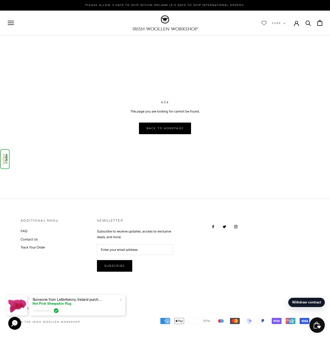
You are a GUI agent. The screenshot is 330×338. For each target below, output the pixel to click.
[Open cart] (319, 23)
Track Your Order (33, 247)
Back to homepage (165, 128)
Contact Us (29, 239)
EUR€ (276, 23)
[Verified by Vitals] (56, 310)
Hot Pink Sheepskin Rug (51, 303)
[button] (5, 159)
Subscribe (114, 266)
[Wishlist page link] (264, 23)
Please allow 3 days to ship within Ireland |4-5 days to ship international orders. (165, 5)
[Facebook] (213, 226)
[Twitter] (224, 226)
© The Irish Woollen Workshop (50, 322)
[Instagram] (235, 226)
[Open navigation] (11, 23)
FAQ (24, 231)
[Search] (308, 23)
